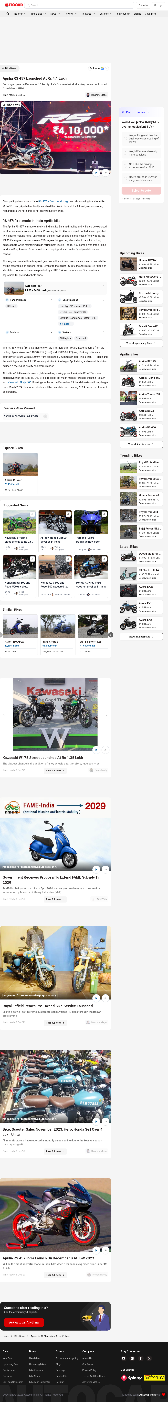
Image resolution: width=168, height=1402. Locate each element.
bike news (19, 1336)
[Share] (105, 173)
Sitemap (60, 1370)
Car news (7, 1376)
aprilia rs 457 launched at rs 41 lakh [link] (50, 1336)
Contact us (61, 1376)
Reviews (69, 13)
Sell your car (123, 13)
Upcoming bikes (37, 1364)
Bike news (34, 1376)
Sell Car (60, 1382)
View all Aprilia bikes (139, 444)
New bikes (34, 1358)
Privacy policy (89, 1370)
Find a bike (36, 13)
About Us (87, 1358)
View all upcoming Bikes (139, 343)
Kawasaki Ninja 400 (19, 382)
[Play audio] (96, 173)
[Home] (7, 13)
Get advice (150, 13)
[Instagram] (132, 1358)
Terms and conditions (93, 1376)
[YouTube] (124, 1358)
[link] (128, 264)
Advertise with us (91, 1382)
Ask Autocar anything (67, 1358)
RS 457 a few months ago (53, 201)
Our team (87, 1364)
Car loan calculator (13, 1382)
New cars (7, 1358)
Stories (137, 13)
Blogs (59, 1364)
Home (6, 1336)
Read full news (54, 770)
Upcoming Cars (10, 1364)
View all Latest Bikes (139, 636)
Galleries (104, 13)
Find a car (18, 13)
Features (86, 13)
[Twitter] (149, 1358)
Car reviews (9, 1370)
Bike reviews (36, 1370)
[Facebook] (141, 1358)
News (53, 13)
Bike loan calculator (39, 1382)
